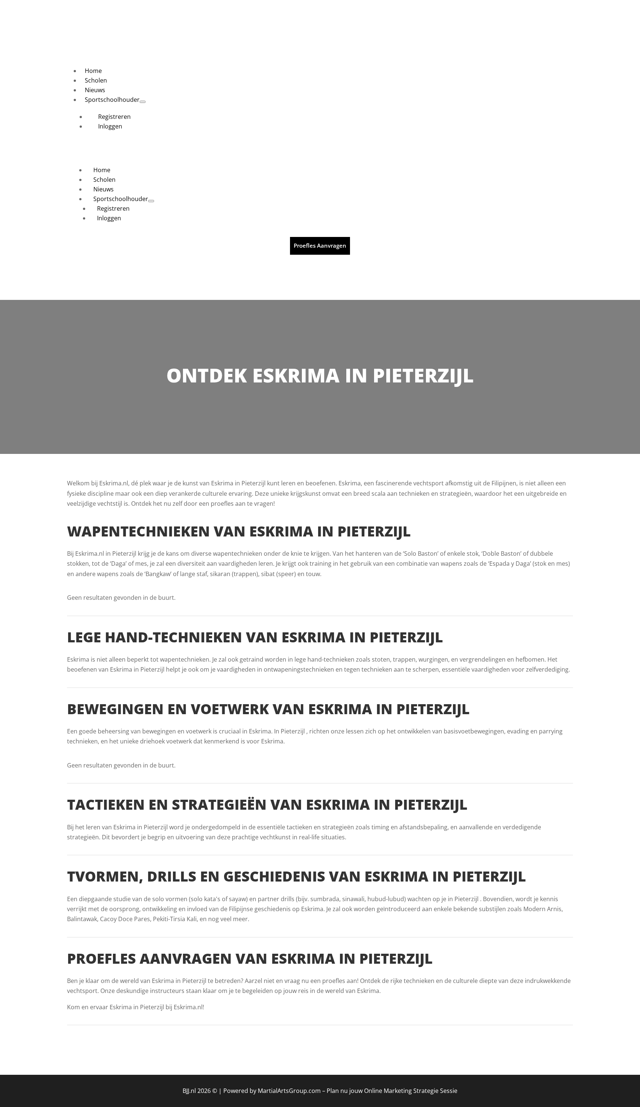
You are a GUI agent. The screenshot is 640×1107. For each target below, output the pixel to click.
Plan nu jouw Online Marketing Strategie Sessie (392, 1091)
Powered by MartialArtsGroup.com (272, 1091)
